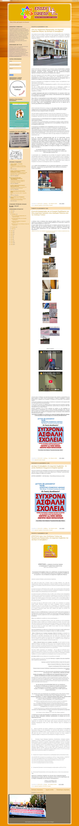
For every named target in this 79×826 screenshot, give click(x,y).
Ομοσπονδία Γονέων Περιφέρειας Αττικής (17, 197)
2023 (12, 230)
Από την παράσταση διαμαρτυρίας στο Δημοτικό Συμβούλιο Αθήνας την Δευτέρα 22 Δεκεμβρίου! (47, 30)
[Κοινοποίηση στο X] (61, 203)
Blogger (52, 821)
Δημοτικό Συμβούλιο (39, 205)
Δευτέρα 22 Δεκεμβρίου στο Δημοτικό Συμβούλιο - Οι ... (19, 222)
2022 (12, 232)
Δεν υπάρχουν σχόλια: (53, 203)
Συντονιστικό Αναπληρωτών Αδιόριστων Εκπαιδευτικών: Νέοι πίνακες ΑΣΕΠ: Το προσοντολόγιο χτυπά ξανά (18, 181)
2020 (12, 234)
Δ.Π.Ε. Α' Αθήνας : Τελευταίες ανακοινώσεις (16, 164)
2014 (12, 242)
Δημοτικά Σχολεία (38, 459)
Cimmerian (45, 821)
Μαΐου (13, 228)
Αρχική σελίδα (49, 789)
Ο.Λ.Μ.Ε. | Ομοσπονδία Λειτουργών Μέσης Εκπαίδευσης (18, 186)
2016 (12, 239)
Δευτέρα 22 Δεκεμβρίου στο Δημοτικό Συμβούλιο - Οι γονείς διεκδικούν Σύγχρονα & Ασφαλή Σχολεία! (49, 467)
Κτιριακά (50, 205)
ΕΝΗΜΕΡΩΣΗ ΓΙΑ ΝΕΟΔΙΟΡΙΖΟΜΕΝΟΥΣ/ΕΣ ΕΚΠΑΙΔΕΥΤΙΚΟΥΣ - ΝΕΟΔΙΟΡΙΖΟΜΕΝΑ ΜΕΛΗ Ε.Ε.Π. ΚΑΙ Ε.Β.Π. (19, 173)
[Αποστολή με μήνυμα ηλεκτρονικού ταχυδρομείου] (59, 203)
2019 (12, 235)
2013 (12, 244)
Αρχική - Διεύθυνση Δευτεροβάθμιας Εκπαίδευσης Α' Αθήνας (18, 171)
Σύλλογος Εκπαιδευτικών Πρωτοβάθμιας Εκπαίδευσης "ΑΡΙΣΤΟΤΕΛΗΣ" (16, 178)
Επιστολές (45, 786)
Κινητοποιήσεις (46, 205)
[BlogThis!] (60, 203)
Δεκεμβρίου (14, 214)
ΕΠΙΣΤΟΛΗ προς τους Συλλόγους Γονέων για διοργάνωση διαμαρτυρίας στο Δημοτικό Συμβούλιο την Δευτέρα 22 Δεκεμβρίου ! (49, 537)
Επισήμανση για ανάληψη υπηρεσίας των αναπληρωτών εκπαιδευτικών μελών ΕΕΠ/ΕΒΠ (18, 166)
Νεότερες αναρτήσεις (37, 789)
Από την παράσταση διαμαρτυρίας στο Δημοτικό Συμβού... (19, 216)
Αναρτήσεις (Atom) (39, 792)
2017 (12, 237)
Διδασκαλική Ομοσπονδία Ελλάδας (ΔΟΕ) (18, 191)
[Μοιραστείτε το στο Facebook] (62, 203)
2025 (12, 212)
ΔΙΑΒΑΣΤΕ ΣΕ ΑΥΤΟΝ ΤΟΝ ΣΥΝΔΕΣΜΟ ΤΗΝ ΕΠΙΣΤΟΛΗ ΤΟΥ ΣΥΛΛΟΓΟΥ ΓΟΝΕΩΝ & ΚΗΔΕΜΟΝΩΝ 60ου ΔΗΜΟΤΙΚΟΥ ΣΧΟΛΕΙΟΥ (51, 231)
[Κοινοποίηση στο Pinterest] (63, 203)
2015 (12, 241)
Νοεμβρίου (14, 227)
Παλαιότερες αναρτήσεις (63, 789)
